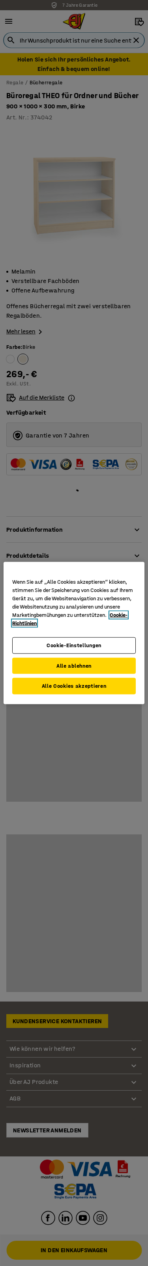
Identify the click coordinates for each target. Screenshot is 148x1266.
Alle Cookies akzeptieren (74, 686)
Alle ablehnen (74, 665)
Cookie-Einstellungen (74, 645)
